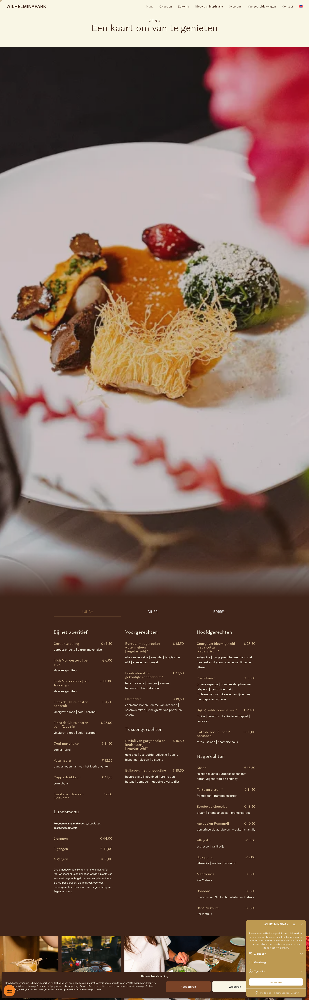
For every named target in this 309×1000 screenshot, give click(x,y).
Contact (287, 6)
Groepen (166, 6)
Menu (150, 6)
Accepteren (188, 986)
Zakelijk (183, 6)
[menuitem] (151, 6)
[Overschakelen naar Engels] (300, 6)
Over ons (235, 6)
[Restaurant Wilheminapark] (26, 6)
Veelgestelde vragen (262, 6)
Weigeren (235, 986)
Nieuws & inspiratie (209, 6)
